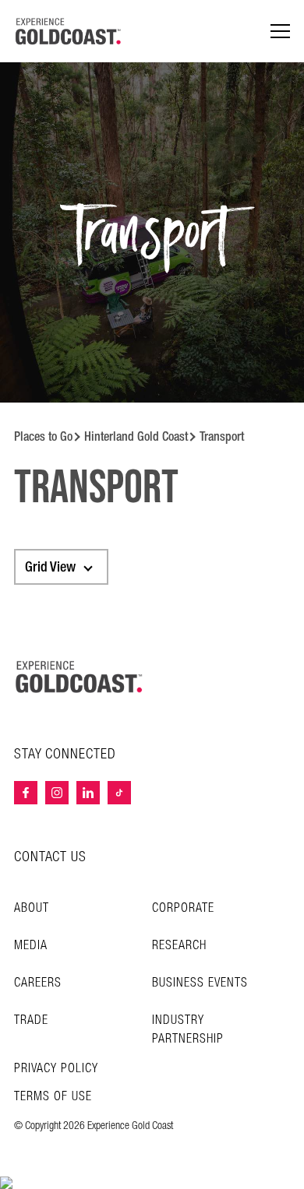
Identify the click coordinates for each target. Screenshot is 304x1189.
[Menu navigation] (280, 31)
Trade (31, 1020)
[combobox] (61, 567)
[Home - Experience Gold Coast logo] (68, 31)
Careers (38, 983)
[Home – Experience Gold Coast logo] (79, 676)
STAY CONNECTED (65, 754)
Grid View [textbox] (50, 567)
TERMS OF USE (53, 1097)
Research (179, 945)
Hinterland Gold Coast (136, 436)
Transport (222, 436)
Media (31, 945)
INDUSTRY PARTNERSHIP (188, 1029)
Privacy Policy (56, 1069)
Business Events (200, 983)
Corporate (183, 908)
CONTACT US (50, 857)
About (31, 908)
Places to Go (43, 436)
